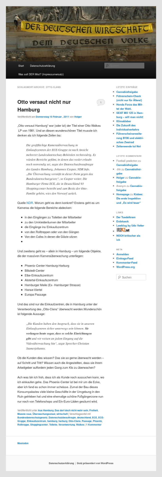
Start (21, 66)
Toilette (53, 424)
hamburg (52, 421)
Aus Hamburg (46, 410)
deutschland (84, 417)
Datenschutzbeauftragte (62, 417)
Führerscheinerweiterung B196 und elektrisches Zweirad (129, 138)
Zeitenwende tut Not (128, 146)
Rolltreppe (23, 424)
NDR (29, 203)
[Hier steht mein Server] (123, 231)
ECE (94, 417)
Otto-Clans (75, 421)
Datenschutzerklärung (42, 66)
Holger (78, 116)
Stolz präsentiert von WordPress (95, 463)
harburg (62, 421)
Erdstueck (122, 221)
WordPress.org (125, 267)
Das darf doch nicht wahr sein (71, 410)
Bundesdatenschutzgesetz (32, 417)
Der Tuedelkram (126, 217)
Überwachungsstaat (44, 414)
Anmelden (122, 254)
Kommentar (94, 424)
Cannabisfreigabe (127, 92)
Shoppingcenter (39, 424)
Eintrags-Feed (124, 258)
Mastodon (22, 443)
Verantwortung (66, 424)
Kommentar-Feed (126, 262)
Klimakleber (123, 121)
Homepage (122, 194)
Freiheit (93, 410)
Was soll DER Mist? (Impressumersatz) (41, 74)
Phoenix (97, 421)
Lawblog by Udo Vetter (130, 225)
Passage (87, 421)
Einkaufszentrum (36, 421)
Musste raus (24, 414)
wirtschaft (62, 414)
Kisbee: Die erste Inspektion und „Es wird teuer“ (129, 198)
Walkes (80, 424)
